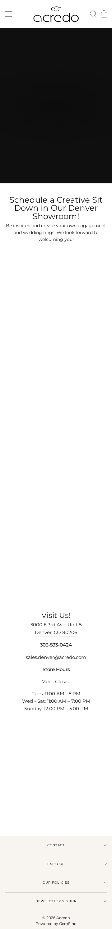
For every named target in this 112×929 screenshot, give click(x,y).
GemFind (68, 923)
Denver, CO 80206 (56, 632)
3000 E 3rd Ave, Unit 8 (56, 625)
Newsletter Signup (55, 901)
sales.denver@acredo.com (56, 657)
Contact (56, 845)
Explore (56, 864)
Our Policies (56, 883)
